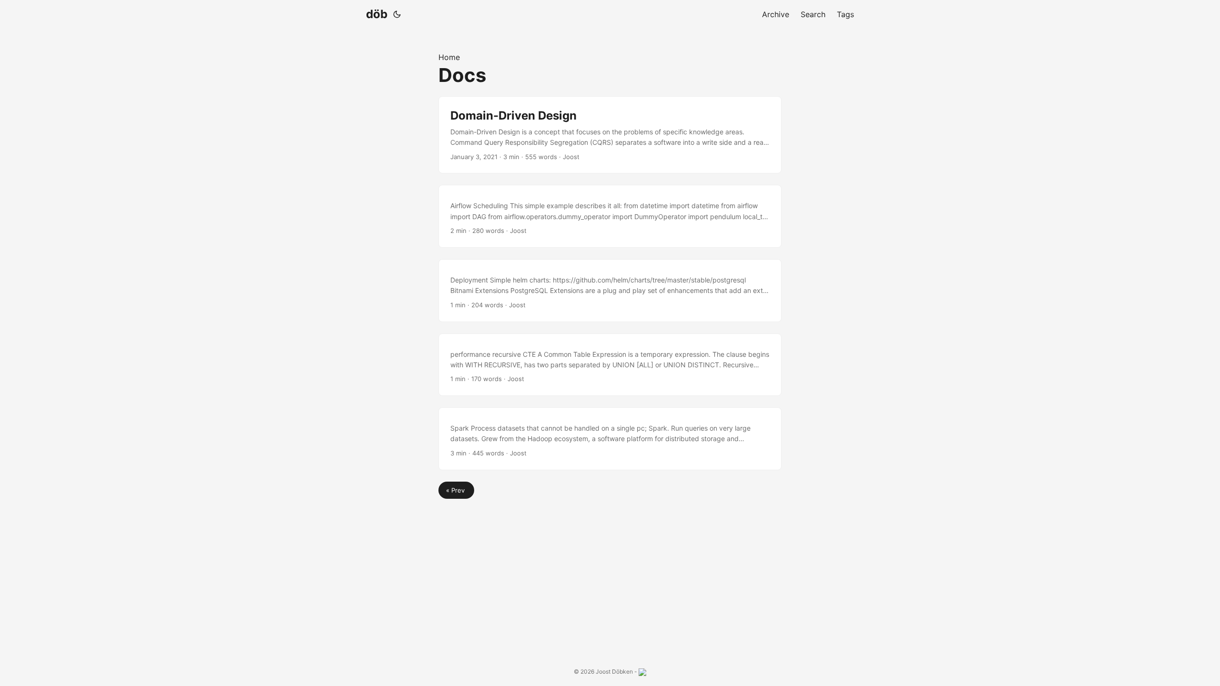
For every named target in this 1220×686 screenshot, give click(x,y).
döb (376, 14)
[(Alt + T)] (397, 14)
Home (449, 57)
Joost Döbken (614, 671)
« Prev (456, 490)
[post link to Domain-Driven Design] (610, 135)
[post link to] (610, 216)
